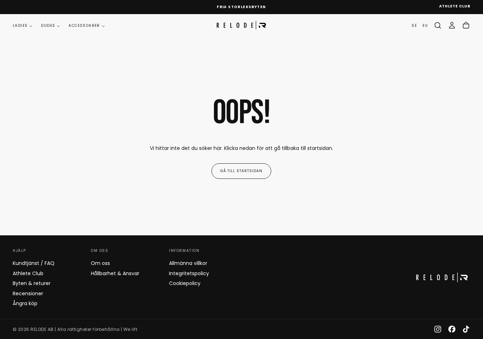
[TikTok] (466, 329)
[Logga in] (452, 25)
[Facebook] (452, 329)
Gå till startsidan (241, 171)
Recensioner (28, 293)
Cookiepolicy (184, 283)
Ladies (20, 25)
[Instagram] (437, 329)
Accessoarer (84, 25)
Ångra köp (25, 303)
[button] (437, 25)
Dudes (48, 25)
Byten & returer (32, 283)
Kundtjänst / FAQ (33, 263)
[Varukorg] (466, 25)
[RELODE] (442, 277)
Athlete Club (28, 273)
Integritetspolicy (189, 273)
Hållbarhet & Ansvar (115, 273)
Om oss (100, 263)
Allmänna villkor (188, 263)
